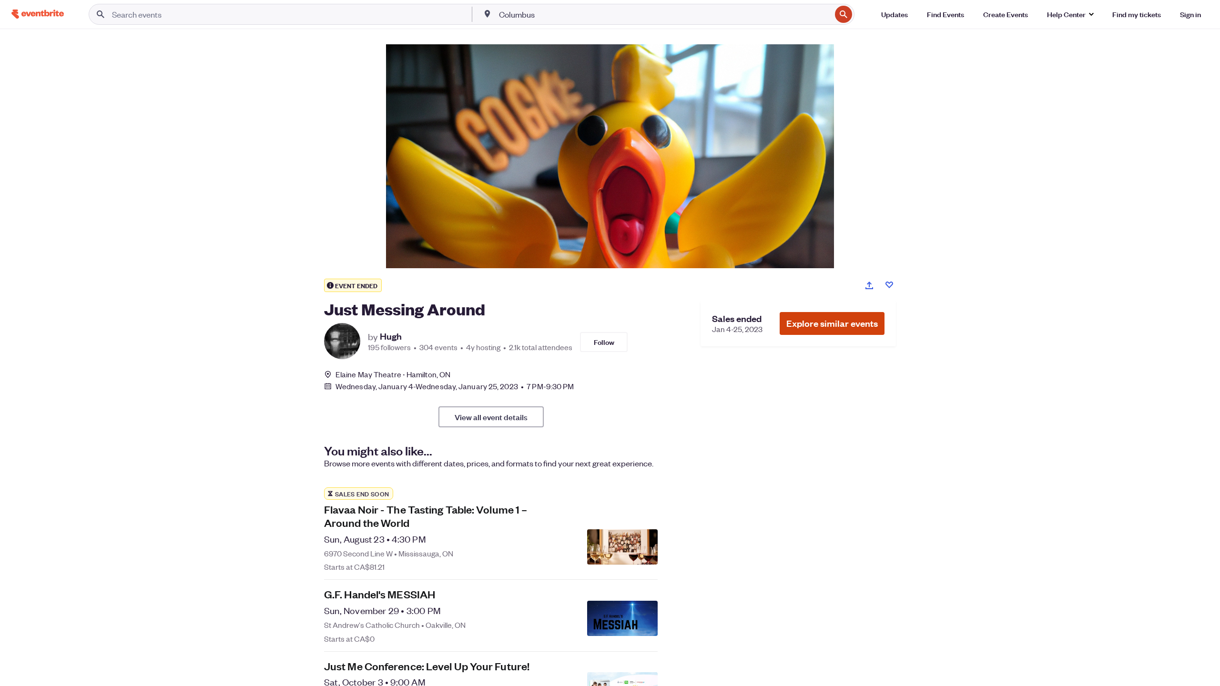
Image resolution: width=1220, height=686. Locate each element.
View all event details (491, 417)
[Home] (37, 14)
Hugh (391, 336)
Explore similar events (832, 323)
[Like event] (889, 285)
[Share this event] (869, 285)
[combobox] (664, 14)
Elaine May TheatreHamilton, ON (393, 374)
